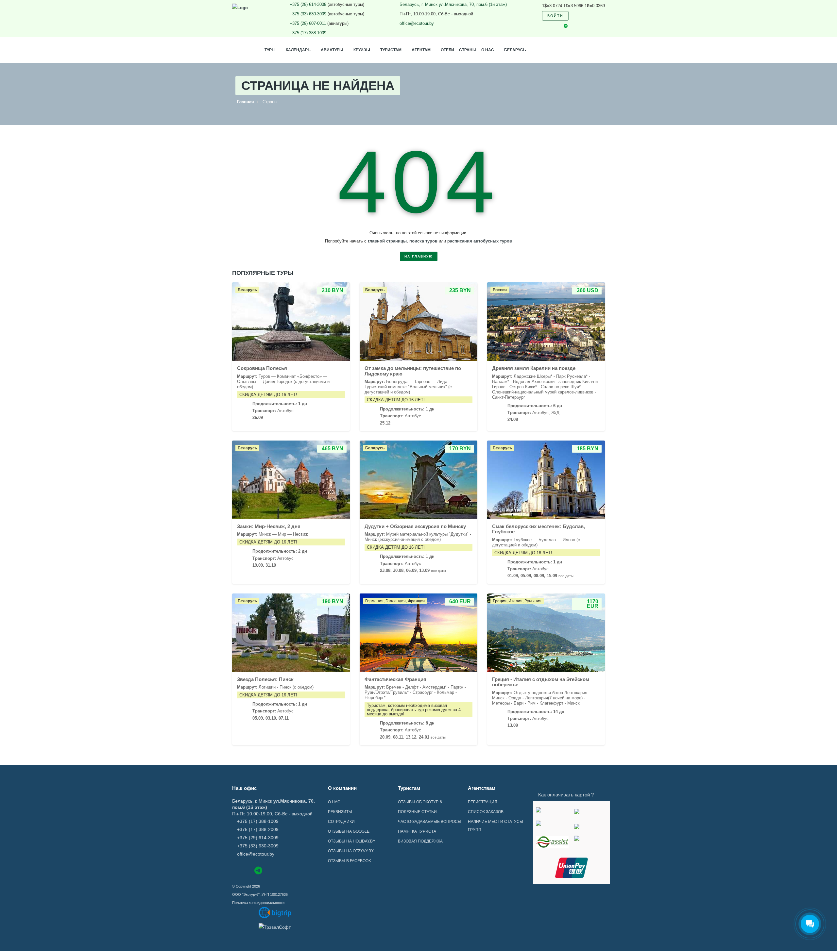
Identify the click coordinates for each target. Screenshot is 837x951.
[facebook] (543, 26)
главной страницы (387, 241)
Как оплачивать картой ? (566, 794)
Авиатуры (332, 50)
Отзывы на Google (348, 831)
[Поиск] (577, 15)
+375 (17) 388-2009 (258, 829)
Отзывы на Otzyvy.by (351, 851)
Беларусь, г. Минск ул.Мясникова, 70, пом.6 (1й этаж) (453, 4)
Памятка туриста (417, 831)
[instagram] (554, 26)
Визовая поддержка (420, 841)
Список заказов (486, 811)
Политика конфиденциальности (258, 903)
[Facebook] (235, 870)
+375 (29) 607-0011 (308, 23)
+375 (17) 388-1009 (308, 32)
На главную (418, 256)
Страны (467, 50)
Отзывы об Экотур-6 (420, 802)
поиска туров (423, 241)
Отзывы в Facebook (349, 861)
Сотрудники (341, 821)
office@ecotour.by (417, 23)
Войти (555, 16)
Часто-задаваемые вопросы (429, 821)
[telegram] (566, 26)
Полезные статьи (417, 811)
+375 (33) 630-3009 (308, 13)
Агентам (421, 50)
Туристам (390, 50)
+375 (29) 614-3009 (308, 4)
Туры (270, 50)
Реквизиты (340, 811)
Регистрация (482, 802)
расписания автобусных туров (479, 241)
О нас (487, 50)
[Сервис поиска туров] (275, 912)
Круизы (361, 50)
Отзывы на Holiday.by (351, 841)
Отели (447, 50)
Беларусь (515, 50)
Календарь (298, 50)
